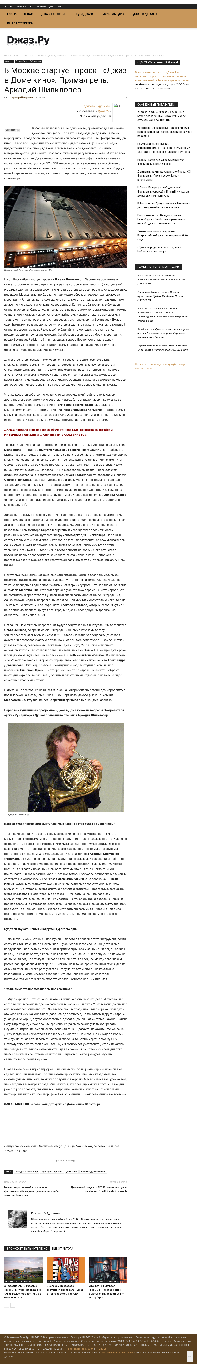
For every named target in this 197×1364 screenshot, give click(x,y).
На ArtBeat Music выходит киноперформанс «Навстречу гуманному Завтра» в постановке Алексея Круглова (163, 147)
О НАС (28, 14)
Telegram (41, 6)
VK (5, 6)
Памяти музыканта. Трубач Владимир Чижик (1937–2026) (160, 296)
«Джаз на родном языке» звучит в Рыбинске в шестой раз (159, 249)
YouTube (21, 6)
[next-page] (12, 1305)
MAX (60, 6)
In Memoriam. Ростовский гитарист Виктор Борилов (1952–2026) (161, 279)
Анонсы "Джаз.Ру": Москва (52, 55)
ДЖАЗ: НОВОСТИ (53, 14)
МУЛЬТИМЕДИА (113, 14)
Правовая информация (80, 1348)
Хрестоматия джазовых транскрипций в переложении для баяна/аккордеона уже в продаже (165, 131)
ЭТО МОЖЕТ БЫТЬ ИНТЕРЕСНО (27, 1248)
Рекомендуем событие (93, 1171)
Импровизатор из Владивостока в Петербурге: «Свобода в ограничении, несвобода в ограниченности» (161, 219)
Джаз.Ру (103, 111)
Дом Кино (71, 1171)
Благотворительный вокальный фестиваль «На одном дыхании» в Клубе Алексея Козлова (31, 1191)
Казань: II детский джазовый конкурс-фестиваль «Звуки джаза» (161, 161)
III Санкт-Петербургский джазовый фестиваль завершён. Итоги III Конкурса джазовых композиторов (163, 191)
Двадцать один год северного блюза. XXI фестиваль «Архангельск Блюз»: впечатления (164, 175)
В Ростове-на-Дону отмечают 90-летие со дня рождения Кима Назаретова (164, 205)
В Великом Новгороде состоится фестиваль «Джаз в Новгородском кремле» (65, 1290)
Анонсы (28, 55)
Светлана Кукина (148, 292)
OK (11, 6)
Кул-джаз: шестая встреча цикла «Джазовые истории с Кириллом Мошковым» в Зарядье (163, 333)
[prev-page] (6, 1305)
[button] (188, 14)
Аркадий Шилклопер (26, 1171)
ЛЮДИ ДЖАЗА (83, 14)
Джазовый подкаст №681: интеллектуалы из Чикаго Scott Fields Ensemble (99, 1189)
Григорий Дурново (22, 97)
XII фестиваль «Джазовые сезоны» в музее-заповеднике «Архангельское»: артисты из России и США (161, 116)
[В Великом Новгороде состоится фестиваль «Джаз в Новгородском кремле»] (66, 1270)
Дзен (51, 6)
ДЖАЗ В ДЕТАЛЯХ (145, 14)
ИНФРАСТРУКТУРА (20, 23)
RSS (31, 6)
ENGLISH (13, 14)
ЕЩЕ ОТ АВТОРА (62, 1248)
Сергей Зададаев (147, 345)
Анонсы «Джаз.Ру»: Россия (60, 1281)
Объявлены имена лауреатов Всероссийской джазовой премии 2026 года (162, 235)
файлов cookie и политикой (117, 1352)
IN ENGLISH (102, 1348)
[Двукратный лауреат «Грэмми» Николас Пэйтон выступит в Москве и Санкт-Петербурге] (108, 1270)
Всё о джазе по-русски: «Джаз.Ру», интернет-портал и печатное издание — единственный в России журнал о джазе (162, 76)
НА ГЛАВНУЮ (11, 55)
